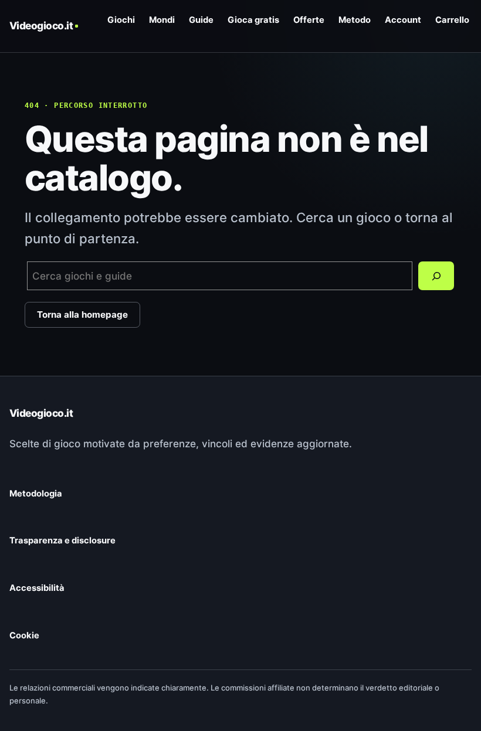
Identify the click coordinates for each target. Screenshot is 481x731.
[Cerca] (436, 276)
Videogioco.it (41, 25)
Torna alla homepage (82, 314)
